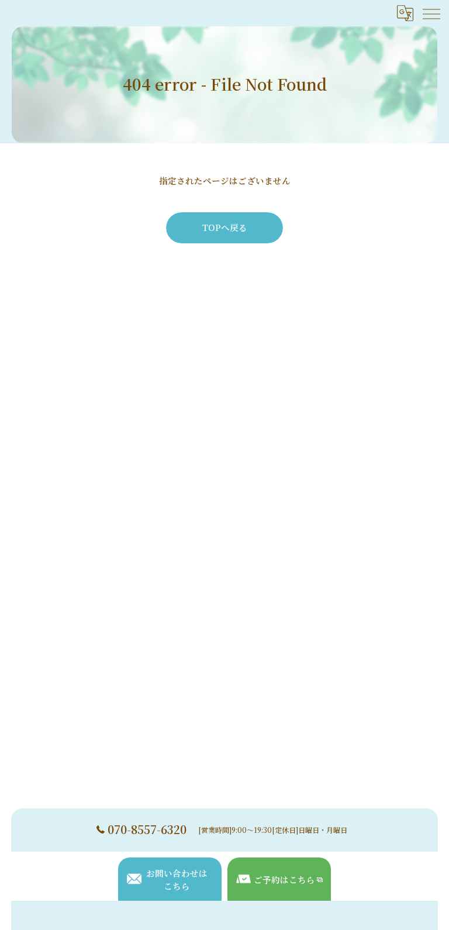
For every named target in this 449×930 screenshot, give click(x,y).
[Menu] (430, 13)
